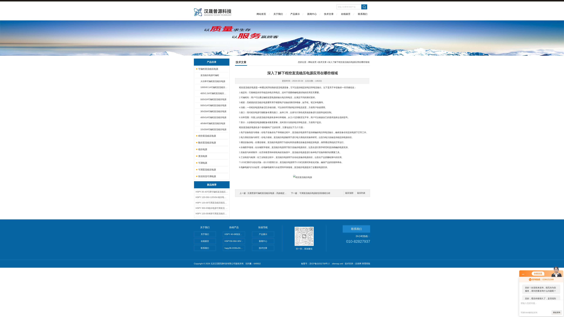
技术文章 (329, 14)
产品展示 (295, 14)
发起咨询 (556, 312)
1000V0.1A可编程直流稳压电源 (214, 87)
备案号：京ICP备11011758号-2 (315, 263)
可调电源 (202, 163)
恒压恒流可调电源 (207, 176)
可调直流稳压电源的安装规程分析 (314, 193)
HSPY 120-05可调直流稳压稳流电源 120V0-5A (212, 203)
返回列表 (361, 193)
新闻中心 (312, 14)
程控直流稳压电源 (207, 136)
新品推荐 (211, 184)
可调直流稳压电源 (207, 169)
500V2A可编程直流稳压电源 (213, 99)
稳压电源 (202, 149)
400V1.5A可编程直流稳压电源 (214, 93)
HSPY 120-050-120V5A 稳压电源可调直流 (212, 197)
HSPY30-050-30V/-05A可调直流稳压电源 (235, 241)
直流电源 (202, 156)
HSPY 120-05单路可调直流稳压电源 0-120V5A (212, 213)
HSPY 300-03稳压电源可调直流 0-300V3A (212, 208)
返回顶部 (349, 193)
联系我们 (362, 14)
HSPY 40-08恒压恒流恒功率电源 (235, 234)
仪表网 (358, 263)
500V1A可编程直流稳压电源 (213, 105)
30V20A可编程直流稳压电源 (213, 111)
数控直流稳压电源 (207, 142)
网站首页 (261, 14)
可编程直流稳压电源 (208, 69)
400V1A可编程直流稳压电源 (213, 117)
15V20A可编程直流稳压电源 (213, 129)
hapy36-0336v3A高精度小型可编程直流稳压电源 (235, 248)
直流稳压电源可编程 (209, 75)
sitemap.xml (337, 263)
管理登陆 (366, 263)
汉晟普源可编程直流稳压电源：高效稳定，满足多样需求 (273, 193)
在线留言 (345, 14)
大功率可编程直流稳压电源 (212, 81)
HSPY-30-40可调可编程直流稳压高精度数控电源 (212, 192)
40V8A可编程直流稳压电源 (212, 123)
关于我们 (278, 14)
